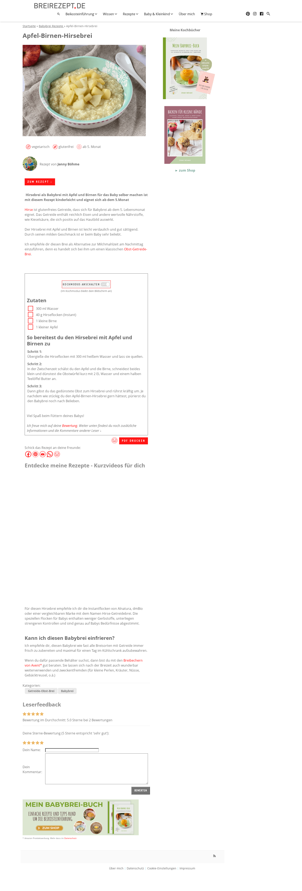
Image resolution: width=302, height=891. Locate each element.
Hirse (29, 209)
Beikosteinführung (80, 14)
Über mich (187, 14)
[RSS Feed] (214, 856)
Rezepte (129, 14)
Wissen (109, 14)
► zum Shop (185, 170)
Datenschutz (70, 838)
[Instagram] (255, 14)
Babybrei (67, 691)
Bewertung (69, 425)
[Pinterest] (248, 14)
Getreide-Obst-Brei (41, 691)
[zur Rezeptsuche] (268, 14)
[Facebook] (261, 14)
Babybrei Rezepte (51, 26)
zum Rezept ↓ (39, 182)
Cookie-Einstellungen (161, 868)
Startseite (29, 26)
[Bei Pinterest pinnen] (35, 452)
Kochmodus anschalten (82, 284)
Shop (207, 14)
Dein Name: (32, 750)
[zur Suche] (58, 14)
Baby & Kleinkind (157, 14)
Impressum (187, 868)
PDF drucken (133, 441)
